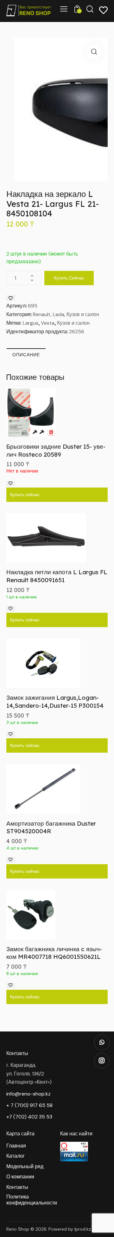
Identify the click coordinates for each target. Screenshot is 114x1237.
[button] (93, 51)
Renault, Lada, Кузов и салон (66, 314)
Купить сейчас (69, 278)
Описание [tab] (26, 355)
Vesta (47, 323)
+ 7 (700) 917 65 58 (29, 1105)
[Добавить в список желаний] (10, 298)
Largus (30, 323)
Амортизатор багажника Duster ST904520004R (51, 827)
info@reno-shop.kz (28, 1093)
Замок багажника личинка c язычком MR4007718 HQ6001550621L (54, 953)
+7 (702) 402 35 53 (29, 1116)
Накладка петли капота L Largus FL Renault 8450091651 (56, 576)
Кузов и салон (73, 323)
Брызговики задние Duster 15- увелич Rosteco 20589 (55, 450)
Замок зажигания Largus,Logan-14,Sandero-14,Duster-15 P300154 (55, 701)
